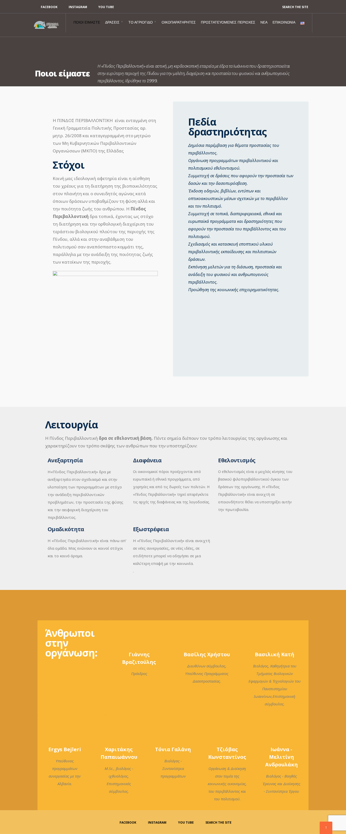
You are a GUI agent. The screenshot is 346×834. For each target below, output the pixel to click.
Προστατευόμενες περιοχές (228, 22)
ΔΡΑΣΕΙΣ (112, 22)
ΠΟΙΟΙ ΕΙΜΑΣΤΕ (86, 22)
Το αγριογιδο (140, 22)
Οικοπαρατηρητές (179, 22)
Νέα (263, 22)
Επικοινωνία (284, 22)
